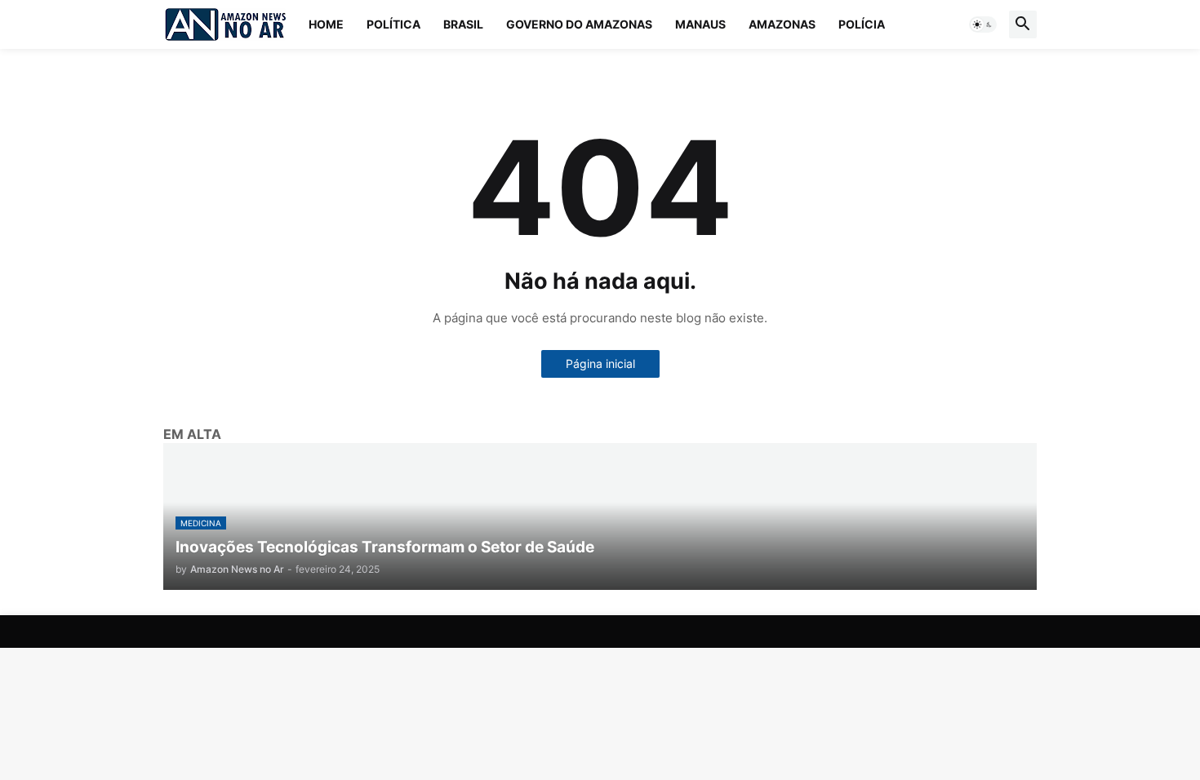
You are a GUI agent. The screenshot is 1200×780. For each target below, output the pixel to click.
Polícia (861, 24)
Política (393, 24)
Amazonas (782, 24)
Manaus (700, 24)
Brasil (463, 24)
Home (326, 24)
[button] (983, 24)
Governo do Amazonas (579, 24)
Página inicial (600, 363)
